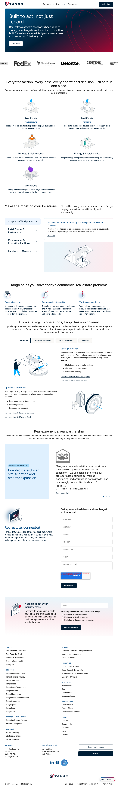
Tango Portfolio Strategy (15, 677)
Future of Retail (68, 708)
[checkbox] (84, 617)
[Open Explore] (65, 4)
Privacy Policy (108, 784)
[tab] (23, 221)
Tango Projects (12, 691)
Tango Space (11, 704)
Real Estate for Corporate (16, 651)
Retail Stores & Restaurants (72, 670)
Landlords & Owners (69, 677)
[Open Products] (53, 4)
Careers (65, 734)
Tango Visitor (11, 711)
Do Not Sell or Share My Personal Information (82, 784)
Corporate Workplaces (70, 666)
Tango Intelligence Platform (16, 720)
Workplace (10, 664)
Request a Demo (68, 724)
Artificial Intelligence (14, 724)
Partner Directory (12, 732)
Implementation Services (71, 654)
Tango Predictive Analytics (16, 673)
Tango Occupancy (13, 701)
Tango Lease (11, 684)
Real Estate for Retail (14, 654)
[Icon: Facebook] (57, 762)
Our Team (65, 727)
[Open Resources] (79, 4)
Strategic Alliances (13, 736)
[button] (103, 496)
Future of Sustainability (71, 712)
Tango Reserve (11, 708)
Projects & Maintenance (15, 657)
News (64, 731)
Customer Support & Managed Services (77, 651)
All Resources (67, 685)
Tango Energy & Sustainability (17, 697)
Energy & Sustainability (15, 661)
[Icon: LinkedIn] (52, 762)
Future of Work (67, 705)
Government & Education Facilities (75, 673)
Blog (63, 689)
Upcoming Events (68, 696)
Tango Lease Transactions (16, 687)
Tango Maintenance (13, 694)
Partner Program (12, 739)
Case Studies (67, 692)
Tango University (68, 657)
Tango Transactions (13, 680)
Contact (65, 720)
